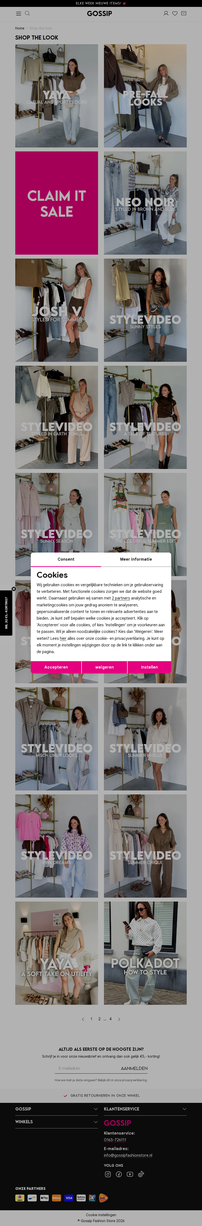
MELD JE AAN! (69, 644)
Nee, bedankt (69, 655)
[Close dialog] (190, 558)
